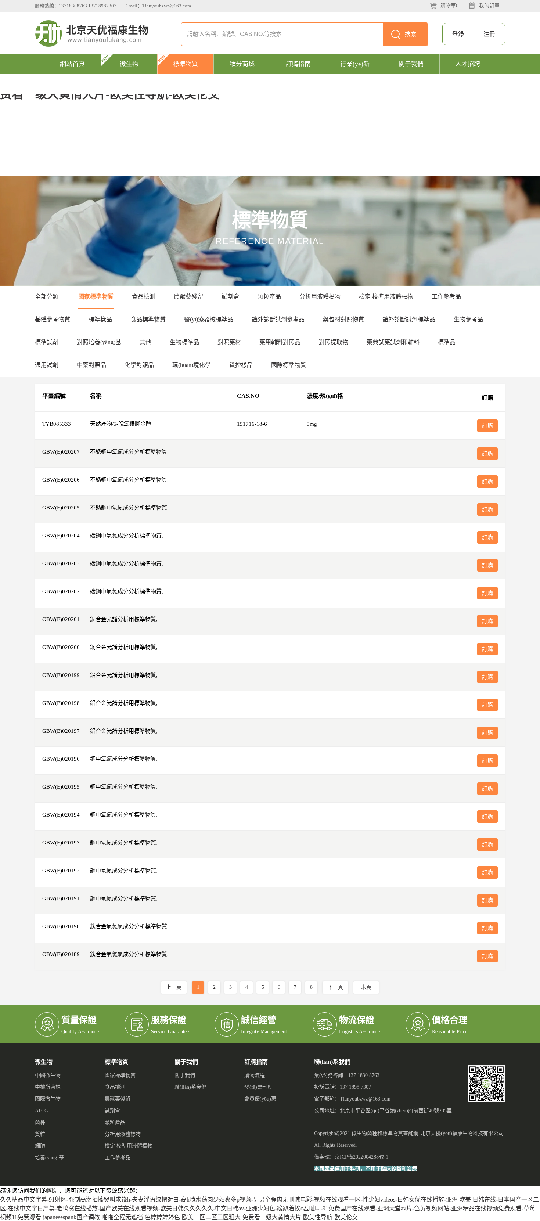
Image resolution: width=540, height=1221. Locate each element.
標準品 (447, 342)
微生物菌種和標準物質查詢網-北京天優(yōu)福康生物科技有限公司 (428, 1133)
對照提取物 (333, 342)
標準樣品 (100, 319)
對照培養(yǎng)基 (99, 342)
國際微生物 (48, 1099)
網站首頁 (72, 64)
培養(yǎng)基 (49, 1157)
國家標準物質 (96, 296)
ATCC (41, 1110)
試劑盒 (230, 296)
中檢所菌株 (48, 1087)
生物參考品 (468, 319)
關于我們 (411, 64)
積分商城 (242, 64)
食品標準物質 (148, 319)
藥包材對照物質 (343, 319)
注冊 (489, 34)
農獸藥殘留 (188, 296)
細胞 (40, 1146)
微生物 (129, 64)
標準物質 (185, 64)
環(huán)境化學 (191, 365)
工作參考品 (446, 296)
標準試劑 (46, 342)
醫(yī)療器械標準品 (208, 319)
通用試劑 (46, 365)
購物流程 (254, 1075)
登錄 (458, 34)
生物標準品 (184, 342)
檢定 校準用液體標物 (386, 296)
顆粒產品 (269, 296)
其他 (145, 342)
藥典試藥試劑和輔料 (393, 342)
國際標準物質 (288, 365)
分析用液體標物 (320, 296)
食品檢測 (143, 296)
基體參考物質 (52, 319)
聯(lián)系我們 (190, 1087)
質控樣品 (241, 365)
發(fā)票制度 (258, 1087)
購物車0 (449, 5)
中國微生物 (48, 1075)
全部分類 (46, 296)
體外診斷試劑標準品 (408, 319)
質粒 (40, 1134)
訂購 (487, 426)
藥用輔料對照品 (279, 342)
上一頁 (173, 987)
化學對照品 (139, 365)
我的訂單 (489, 5)
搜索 (411, 34)
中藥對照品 (91, 365)
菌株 (40, 1122)
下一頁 (335, 987)
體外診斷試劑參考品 (278, 319)
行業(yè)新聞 (355, 74)
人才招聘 (467, 64)
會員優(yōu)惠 (260, 1099)
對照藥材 (229, 342)
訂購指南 (298, 64)
